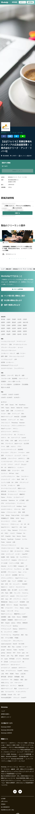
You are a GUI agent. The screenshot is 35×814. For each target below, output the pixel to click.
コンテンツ (4, 473)
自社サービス (18, 443)
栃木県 (25, 328)
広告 (22, 470)
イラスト (14, 521)
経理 (16, 655)
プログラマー (5, 679)
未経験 (3, 557)
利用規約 (3, 804)
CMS (2, 407)
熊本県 (19, 334)
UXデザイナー (5, 664)
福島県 (19, 328)
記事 (19, 521)
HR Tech (11, 473)
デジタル (9, 497)
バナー (13, 479)
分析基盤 (3, 694)
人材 (27, 461)
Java (6, 599)
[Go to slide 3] (13, 258)
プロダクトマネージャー (8, 548)
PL (2, 632)
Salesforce (12, 500)
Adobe (3, 512)
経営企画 (3, 491)
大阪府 (8, 319)
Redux (22, 608)
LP (26, 566)
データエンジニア (13, 494)
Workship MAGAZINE (7, 730)
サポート (3, 437)
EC (17, 557)
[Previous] (1, 240)
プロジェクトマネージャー (8, 350)
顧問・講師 (4, 356)
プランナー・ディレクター (8, 347)
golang (3, 652)
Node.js (15, 629)
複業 (11, 593)
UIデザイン (16, 431)
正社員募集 (25, 384)
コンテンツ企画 (5, 482)
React (24, 536)
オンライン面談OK (6, 384)
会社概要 (3, 798)
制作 (2, 623)
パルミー (25, 599)
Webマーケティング (6, 416)
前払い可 (17, 375)
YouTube (21, 649)
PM (16, 404)
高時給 (12, 518)
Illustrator (22, 422)
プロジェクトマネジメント (8, 545)
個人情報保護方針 (5, 807)
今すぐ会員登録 (18, 289)
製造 (22, 679)
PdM (18, 548)
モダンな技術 (25, 515)
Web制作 (24, 584)
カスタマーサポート (6, 509)
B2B (8, 557)
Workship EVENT (6, 727)
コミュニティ (16, 584)
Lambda (18, 646)
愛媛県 (25, 325)
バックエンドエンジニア (8, 341)
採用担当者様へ (5, 714)
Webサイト (4, 587)
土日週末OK (16, 384)
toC (2, 533)
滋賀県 (3, 328)
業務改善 (25, 623)
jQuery (13, 623)
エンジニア (18, 455)
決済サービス (5, 685)
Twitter (15, 649)
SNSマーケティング (20, 620)
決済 (2, 599)
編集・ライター (21, 353)
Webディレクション (6, 614)
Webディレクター (6, 428)
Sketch (13, 407)
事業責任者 (4, 602)
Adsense (9, 649)
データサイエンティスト (20, 344)
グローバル (17, 509)
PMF (22, 479)
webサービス (4, 596)
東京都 (3, 319)
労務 (11, 410)
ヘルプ (3, 711)
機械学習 (22, 494)
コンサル (24, 539)
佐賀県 (14, 328)
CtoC (17, 473)
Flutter (3, 542)
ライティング (16, 413)
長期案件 (3, 381)
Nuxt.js (19, 617)
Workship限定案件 (6, 697)
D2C (2, 637)
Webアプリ (15, 527)
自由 (9, 581)
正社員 (6, 661)
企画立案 (3, 458)
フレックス (17, 593)
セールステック (5, 667)
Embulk (10, 694)
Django (8, 515)
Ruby (9, 530)
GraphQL (8, 536)
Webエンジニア (13, 602)
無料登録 (30, 2)
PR (2, 467)
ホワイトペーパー (6, 431)
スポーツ (11, 587)
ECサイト (9, 605)
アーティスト (23, 530)
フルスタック (5, 551)
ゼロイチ (7, 575)
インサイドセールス (6, 461)
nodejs (27, 608)
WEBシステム (5, 682)
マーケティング (21, 341)
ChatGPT (23, 697)
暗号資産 (11, 658)
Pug (12, 655)
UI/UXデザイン (23, 629)
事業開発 (3, 470)
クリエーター (16, 470)
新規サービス (21, 488)
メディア (17, 464)
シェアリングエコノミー (8, 476)
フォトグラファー (19, 368)
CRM (16, 482)
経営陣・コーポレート (7, 362)
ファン (16, 608)
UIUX (27, 452)
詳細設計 (16, 679)
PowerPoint (16, 635)
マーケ (3, 446)
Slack (21, 419)
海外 (11, 551)
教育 (23, 512)
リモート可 (10, 375)
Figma (7, 407)
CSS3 (2, 554)
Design (3, 611)
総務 (18, 485)
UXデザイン (21, 458)
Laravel (24, 437)
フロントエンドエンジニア (16, 356)
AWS (6, 404)
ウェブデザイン (24, 557)
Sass (19, 572)
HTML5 (27, 551)
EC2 (2, 440)
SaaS (24, 506)
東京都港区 (6, 155)
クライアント (17, 599)
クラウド (10, 464)
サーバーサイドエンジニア (8, 488)
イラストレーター (11, 512)
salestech (14, 667)
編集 (16, 440)
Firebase (19, 533)
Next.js (19, 536)
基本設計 (10, 676)
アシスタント (21, 434)
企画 (14, 542)
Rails (6, 593)
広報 (10, 344)
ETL (15, 694)
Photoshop (15, 422)
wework (12, 596)
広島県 (25, 319)
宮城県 (8, 334)
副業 (7, 410)
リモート (25, 455)
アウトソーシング (6, 626)
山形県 (19, 322)
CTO (2, 503)
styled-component (6, 644)
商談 (15, 688)
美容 (22, 635)
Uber (18, 476)
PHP (2, 404)
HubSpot (19, 506)
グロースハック (22, 560)
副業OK (3, 375)
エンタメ (3, 530)
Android (8, 542)
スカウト (13, 446)
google (3, 649)
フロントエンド (5, 422)
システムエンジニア (15, 661)
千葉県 (3, 325)
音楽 (19, 512)
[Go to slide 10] (25, 258)
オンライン (13, 685)
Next (13, 536)
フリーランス (9, 443)
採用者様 (14, 2)
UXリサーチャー (15, 664)
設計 (26, 679)
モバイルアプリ (9, 691)
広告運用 (23, 416)
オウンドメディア (24, 440)
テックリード (21, 503)
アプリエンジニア (6, 629)
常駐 (2, 608)
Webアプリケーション (21, 578)
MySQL (13, 557)
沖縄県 (8, 328)
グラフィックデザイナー (18, 425)
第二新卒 (14, 590)
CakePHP (24, 554)
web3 (27, 655)
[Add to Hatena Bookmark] (16, 136)
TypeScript (10, 539)
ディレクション (5, 425)
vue (25, 581)
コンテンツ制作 (12, 566)
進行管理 (3, 572)
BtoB (18, 479)
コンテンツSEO (23, 590)
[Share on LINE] (22, 136)
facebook (3, 419)
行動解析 (3, 620)
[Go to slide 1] (9, 258)
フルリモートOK (5, 378)
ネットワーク (8, 632)
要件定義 (3, 676)
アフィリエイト (12, 572)
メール (25, 572)
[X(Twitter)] (20, 791)
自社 (2, 584)
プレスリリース (20, 587)
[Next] (34, 240)
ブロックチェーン (18, 640)
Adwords (3, 566)
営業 (28, 458)
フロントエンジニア (21, 596)
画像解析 (24, 617)
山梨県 (3, 334)
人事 (15, 359)
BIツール (21, 575)
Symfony (15, 626)
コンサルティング (18, 497)
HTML (7, 440)
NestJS (15, 644)
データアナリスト (11, 670)
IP (1, 661)
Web (22, 548)
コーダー (17, 554)
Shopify (16, 605)
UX (5, 467)
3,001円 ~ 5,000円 (13, 394)
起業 (27, 500)
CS (10, 584)
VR (25, 524)
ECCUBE (3, 646)
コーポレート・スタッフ (8, 353)
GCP (2, 536)
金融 (9, 617)
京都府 (8, 325)
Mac (13, 646)
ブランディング (24, 482)
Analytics (14, 560)
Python (3, 497)
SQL (26, 635)
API (11, 599)
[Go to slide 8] (22, 258)
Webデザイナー (5, 527)
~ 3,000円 (4, 394)
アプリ (19, 446)
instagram (21, 566)
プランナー (13, 452)
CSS (11, 440)
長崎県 (14, 331)
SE (23, 661)
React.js (3, 539)
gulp (23, 652)
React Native (23, 605)
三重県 (14, 334)
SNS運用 (22, 602)
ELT (19, 694)
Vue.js (22, 518)
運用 (2, 455)
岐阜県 (3, 331)
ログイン (22, 2)
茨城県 (14, 319)
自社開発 (14, 575)
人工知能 (21, 500)
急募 (23, 375)
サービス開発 (9, 637)
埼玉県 (19, 319)
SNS (2, 443)
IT (26, 479)
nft (2, 658)
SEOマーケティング (6, 688)
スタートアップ (23, 378)
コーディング (10, 554)
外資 (23, 509)
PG (11, 679)
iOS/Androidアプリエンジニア (9, 365)
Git (8, 437)
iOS (21, 527)
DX (12, 482)
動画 (9, 470)
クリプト (18, 658)
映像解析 (10, 620)
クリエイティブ (5, 479)
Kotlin (13, 617)
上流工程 (22, 673)
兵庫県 (8, 322)
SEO (22, 413)
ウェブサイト (18, 569)
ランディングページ (6, 569)
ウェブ (14, 581)
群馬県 (19, 331)
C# (21, 524)
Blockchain (26, 658)
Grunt (18, 652)
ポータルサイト (19, 551)
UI (17, 419)
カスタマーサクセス (6, 368)
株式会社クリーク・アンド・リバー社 (12, 132)
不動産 (16, 637)
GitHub (19, 623)
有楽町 (12, 673)
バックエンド (9, 455)
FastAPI (20, 670)
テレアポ (3, 485)
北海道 (19, 325)
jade (8, 655)
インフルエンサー (6, 640)
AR (28, 524)
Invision (26, 407)
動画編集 (17, 676)
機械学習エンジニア (19, 614)
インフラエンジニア (6, 359)
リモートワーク (12, 458)
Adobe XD (19, 407)
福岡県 (3, 322)
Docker (12, 404)
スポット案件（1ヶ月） (14, 381)
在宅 (6, 584)
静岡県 (14, 325)
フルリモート (25, 476)
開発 (27, 569)
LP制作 (16, 632)
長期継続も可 (5, 518)
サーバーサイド (5, 521)
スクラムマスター (10, 503)
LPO (2, 593)
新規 (9, 590)
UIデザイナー (22, 667)
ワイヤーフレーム (6, 635)
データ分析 (4, 563)
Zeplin (3, 410)
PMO (6, 673)
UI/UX (17, 518)
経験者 (3, 605)
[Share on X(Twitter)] (10, 136)
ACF (14, 652)
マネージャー (18, 682)
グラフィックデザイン (7, 578)
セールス (20, 347)
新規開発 (3, 590)
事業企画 (3, 494)
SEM (22, 563)
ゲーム (16, 611)
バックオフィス (19, 410)
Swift (25, 527)
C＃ (12, 682)
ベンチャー (20, 467)
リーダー (25, 646)
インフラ (3, 464)
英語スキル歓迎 (5, 387)
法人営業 (26, 443)
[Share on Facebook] (4, 136)
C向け (6, 533)
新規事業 (14, 378)
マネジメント (5, 524)
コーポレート (11, 485)
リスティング (12, 419)
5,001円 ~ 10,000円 (6, 397)
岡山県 (8, 331)
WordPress (22, 404)
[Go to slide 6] (18, 258)
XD (15, 434)
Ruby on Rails (15, 515)
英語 (22, 676)
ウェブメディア (5, 560)
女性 (2, 691)
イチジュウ (16, 697)
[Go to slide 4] (14, 258)
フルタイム (25, 593)
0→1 (2, 575)
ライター (3, 413)
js (23, 569)
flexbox (3, 655)
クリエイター (9, 608)
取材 (9, 413)
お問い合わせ (4, 801)
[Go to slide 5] (16, 258)
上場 (2, 673)
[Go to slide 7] (20, 258)
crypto (6, 658)
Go (24, 533)
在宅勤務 (20, 581)
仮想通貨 (3, 617)
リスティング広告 (14, 563)
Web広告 (16, 416)
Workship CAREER (6, 733)
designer (21, 655)
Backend (14, 530)
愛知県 (14, 322)
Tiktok (17, 673)
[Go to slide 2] (11, 258)
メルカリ (12, 533)
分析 (27, 602)
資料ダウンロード (6, 717)
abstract (9, 652)
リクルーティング (23, 688)
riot (27, 652)
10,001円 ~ (17, 397)
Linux (26, 548)
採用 (8, 446)
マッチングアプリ (21, 691)
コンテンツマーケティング (8, 449)
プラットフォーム (19, 461)
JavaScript (4, 500)
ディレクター (5, 452)
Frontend (17, 539)
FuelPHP (3, 581)
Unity (2, 515)
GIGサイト (4, 743)
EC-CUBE (21, 644)
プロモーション (14, 524)
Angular (7, 623)
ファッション (22, 491)
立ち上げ (23, 464)
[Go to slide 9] (23, 258)
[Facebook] (15, 791)
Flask (2, 670)
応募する (17, 213)
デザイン (15, 428)
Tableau (26, 670)
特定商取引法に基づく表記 (7, 809)
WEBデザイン (12, 467)
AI (17, 500)
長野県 (25, 331)
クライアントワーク (6, 434)
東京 (9, 646)
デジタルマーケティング (8, 506)
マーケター (21, 452)
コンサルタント (12, 491)
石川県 (25, 334)
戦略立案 (20, 685)
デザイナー (4, 344)
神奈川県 (25, 322)
